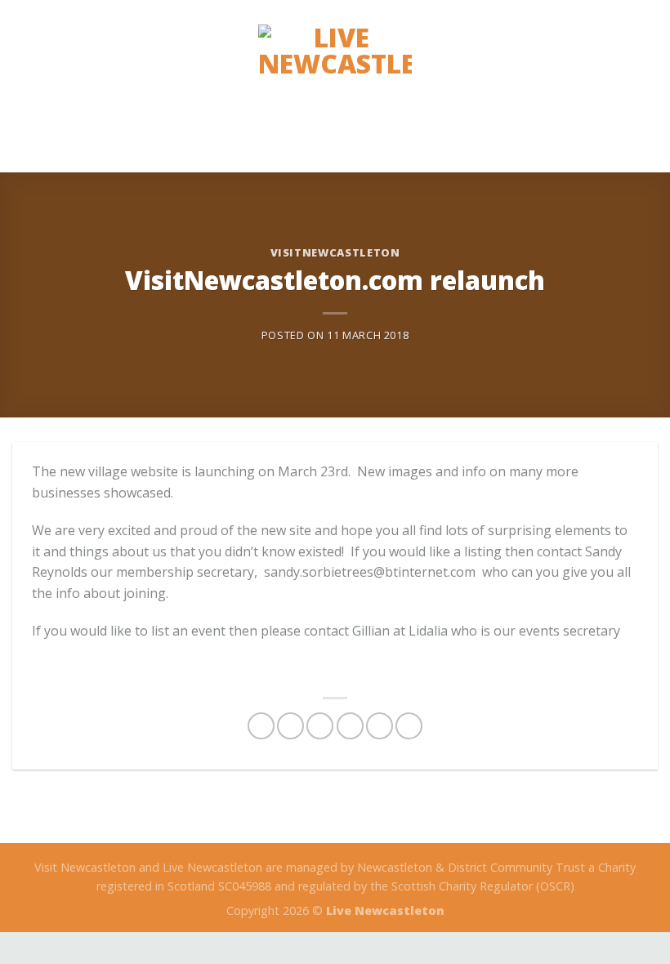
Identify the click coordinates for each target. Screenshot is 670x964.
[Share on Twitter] (319, 725)
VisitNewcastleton (335, 252)
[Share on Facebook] (290, 725)
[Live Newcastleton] (335, 86)
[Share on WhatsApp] (261, 725)
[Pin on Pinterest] (379, 725)
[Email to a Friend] (350, 725)
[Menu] (648, 86)
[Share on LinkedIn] (408, 725)
